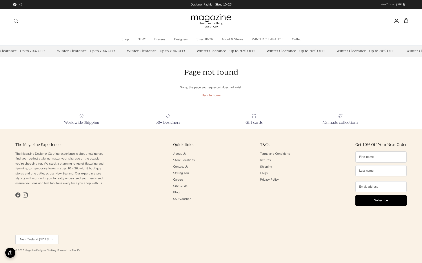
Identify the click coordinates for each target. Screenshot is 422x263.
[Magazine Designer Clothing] (211, 21)
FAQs (264, 173)
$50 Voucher (182, 199)
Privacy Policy (269, 180)
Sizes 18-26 (204, 39)
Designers (181, 39)
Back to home (211, 95)
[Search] (15, 21)
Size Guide (180, 186)
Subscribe (381, 200)
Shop (125, 39)
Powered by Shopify (68, 250)
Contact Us (180, 167)
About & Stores (232, 39)
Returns (265, 160)
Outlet (296, 39)
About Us (179, 154)
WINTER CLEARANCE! (267, 39)
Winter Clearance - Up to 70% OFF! (85, 51)
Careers (178, 180)
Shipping (266, 167)
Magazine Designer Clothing (40, 250)
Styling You (181, 173)
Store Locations (184, 160)
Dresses (159, 39)
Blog (176, 192)
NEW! (142, 39)
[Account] (395, 21)
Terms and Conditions (275, 154)
